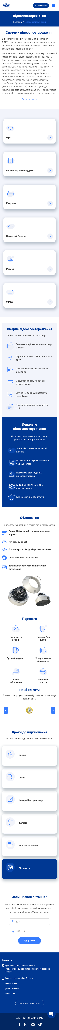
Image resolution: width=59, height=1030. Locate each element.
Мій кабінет (42, 5)
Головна (17, 22)
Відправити (29, 940)
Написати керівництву (29, 1003)
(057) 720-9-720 (12, 988)
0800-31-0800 (11, 983)
